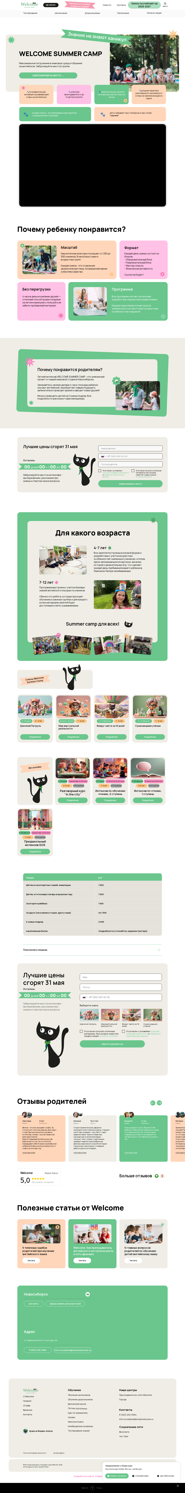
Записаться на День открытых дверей (79, 5)
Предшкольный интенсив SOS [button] (35, 843)
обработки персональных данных (114, 476)
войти (165, 6)
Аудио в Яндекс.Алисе (41, 1431)
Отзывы (26, 1405)
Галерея (27, 1401)
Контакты (27, 1414)
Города (122, 1399)
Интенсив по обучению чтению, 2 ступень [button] (110, 792)
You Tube (123, 1436)
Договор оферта (58, 1453)
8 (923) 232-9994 (128, 1414)
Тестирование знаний (79, 1430)
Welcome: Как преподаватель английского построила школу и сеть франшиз (93, 1251)
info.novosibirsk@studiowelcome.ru (136, 1419)
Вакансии (27, 1410)
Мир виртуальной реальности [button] (69, 727)
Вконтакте (124, 1431)
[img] (162, 1176)
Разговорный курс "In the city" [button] (72, 792)
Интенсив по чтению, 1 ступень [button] (148, 792)
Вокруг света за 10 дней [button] (110, 725)
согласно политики (144, 477)
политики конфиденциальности (116, 472)
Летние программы (77, 1408)
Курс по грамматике (78, 1412)
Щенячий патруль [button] (30, 725)
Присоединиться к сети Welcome (135, 1395)
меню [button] (52, 4)
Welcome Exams (76, 1421)
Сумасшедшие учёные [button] (148, 725)
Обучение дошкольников (80, 1399)
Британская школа (77, 1404)
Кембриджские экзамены (80, 1426)
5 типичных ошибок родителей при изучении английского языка (38, 1251)
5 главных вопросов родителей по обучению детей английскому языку (141, 1251)
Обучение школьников (79, 1395)
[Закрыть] (177, 1485)
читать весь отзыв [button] (28, 1152)
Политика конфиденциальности (34, 1453)
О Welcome (28, 1396)
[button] (144, 5)
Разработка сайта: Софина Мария (92, 1476)
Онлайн (71, 1417)
